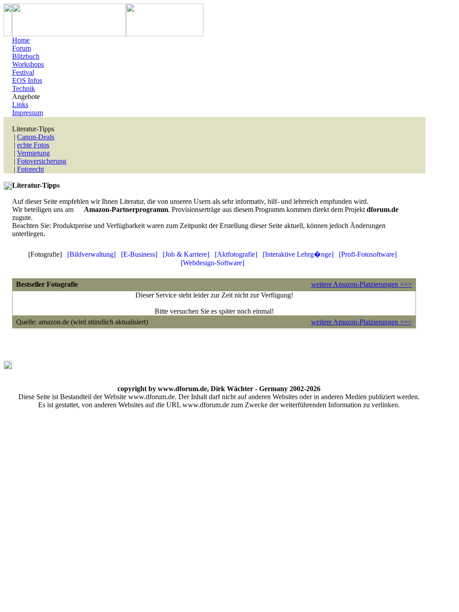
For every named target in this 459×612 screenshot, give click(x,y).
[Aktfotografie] (236, 254)
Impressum (27, 112)
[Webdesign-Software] (212, 263)
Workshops (28, 64)
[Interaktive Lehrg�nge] (298, 254)
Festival (23, 72)
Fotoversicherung (41, 161)
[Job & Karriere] (186, 254)
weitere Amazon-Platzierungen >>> (361, 284)
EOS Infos (27, 80)
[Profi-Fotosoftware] (368, 254)
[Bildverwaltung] (91, 254)
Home (21, 40)
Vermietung (33, 153)
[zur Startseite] (69, 34)
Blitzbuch (25, 56)
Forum (21, 48)
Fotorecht (30, 169)
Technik (23, 88)
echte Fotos (33, 145)
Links (20, 104)
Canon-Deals (35, 137)
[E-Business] (139, 254)
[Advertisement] (64, 364)
